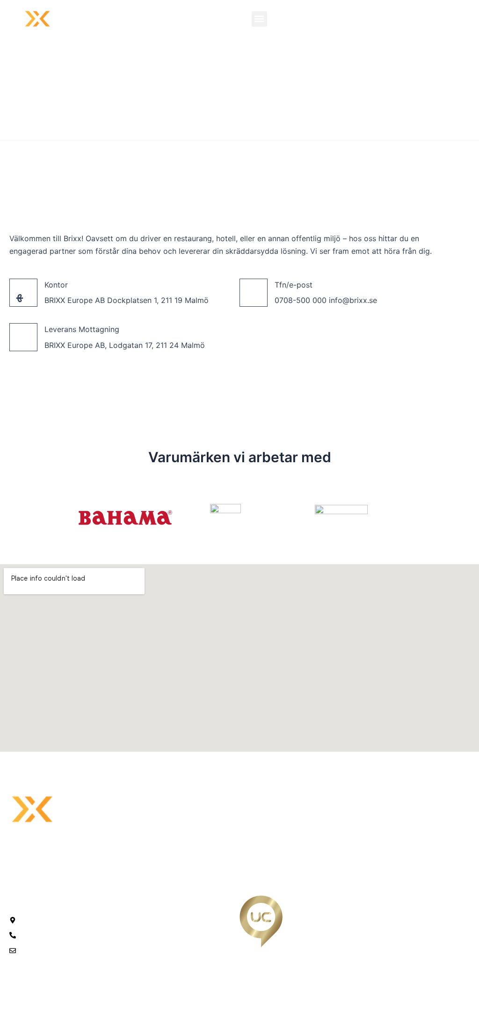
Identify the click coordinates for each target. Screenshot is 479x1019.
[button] (259, 19)
